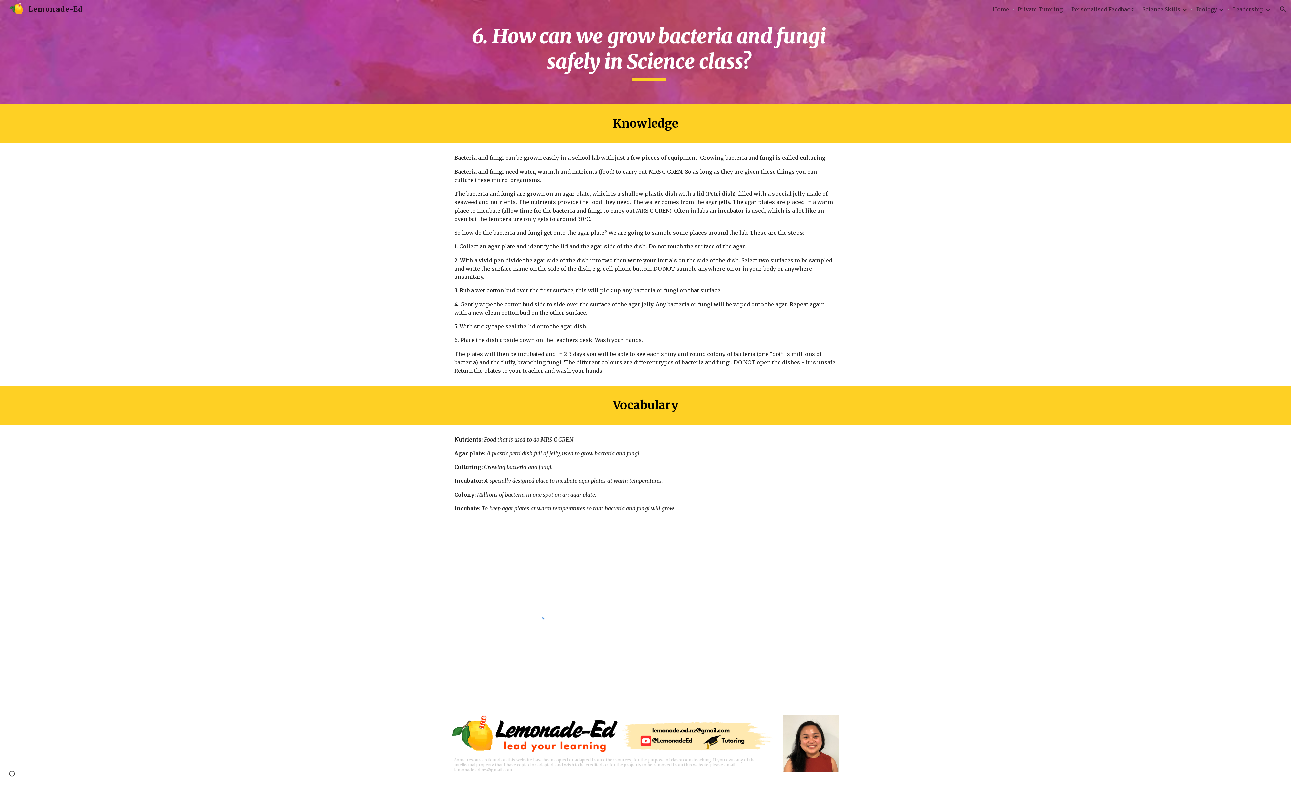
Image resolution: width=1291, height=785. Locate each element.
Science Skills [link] (1161, 9)
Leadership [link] (1248, 9)
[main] (645, 52)
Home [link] (1001, 9)
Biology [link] (1206, 9)
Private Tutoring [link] (1040, 9)
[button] (1283, 9)
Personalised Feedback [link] (1102, 9)
